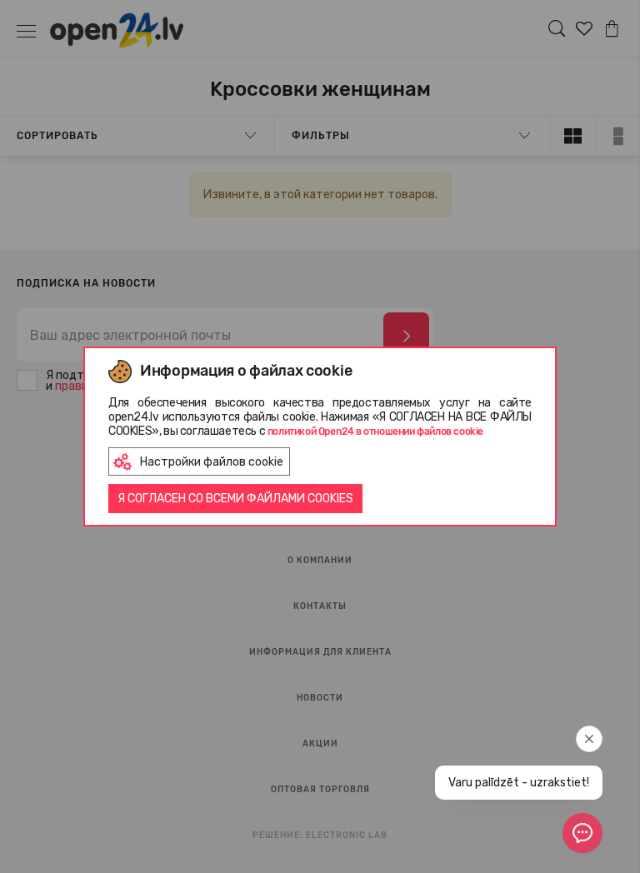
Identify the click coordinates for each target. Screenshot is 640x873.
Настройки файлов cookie (211, 462)
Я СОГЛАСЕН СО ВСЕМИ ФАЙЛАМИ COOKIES (235, 498)
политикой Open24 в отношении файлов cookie (375, 431)
